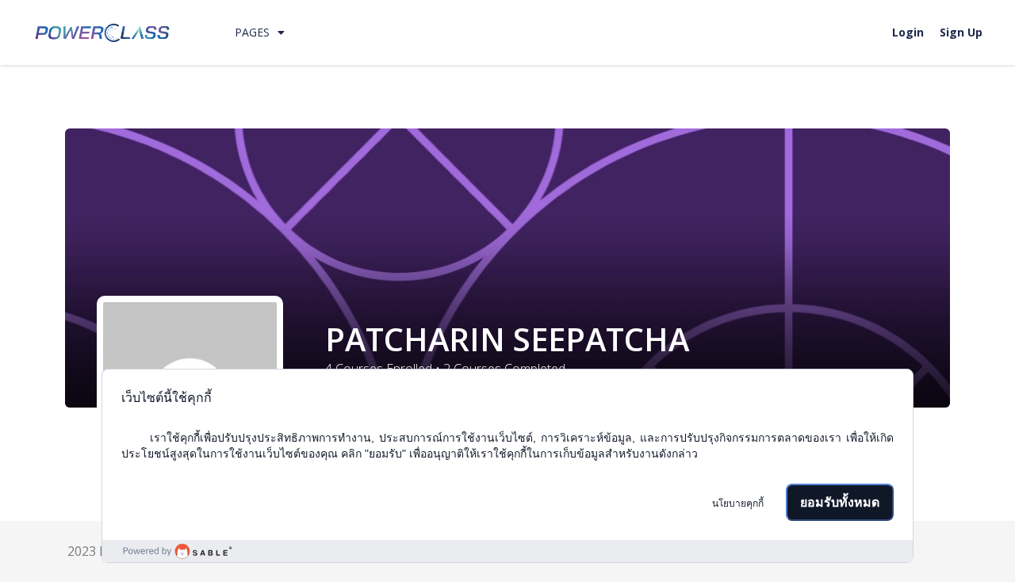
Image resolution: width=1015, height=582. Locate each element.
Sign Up (961, 32)
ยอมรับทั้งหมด (839, 502)
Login (908, 32)
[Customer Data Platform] (507, 551)
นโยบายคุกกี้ (738, 503)
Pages (252, 32)
